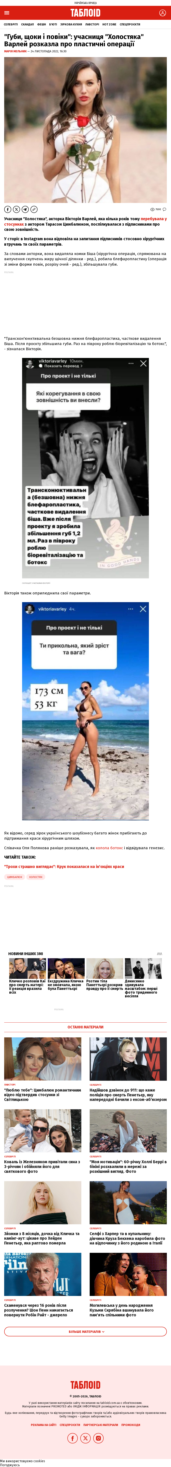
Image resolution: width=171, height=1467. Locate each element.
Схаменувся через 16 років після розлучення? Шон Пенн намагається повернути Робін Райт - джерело (38, 1310)
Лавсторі (92, 24)
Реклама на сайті (43, 1425)
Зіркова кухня (71, 24)
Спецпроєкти (130, 24)
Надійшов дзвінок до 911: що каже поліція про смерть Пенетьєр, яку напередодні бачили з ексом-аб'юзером (128, 1095)
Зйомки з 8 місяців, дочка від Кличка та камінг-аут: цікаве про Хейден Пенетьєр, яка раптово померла (41, 1238)
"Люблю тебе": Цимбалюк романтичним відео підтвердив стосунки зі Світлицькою (42, 1095)
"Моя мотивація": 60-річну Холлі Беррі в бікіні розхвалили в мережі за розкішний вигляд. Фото (128, 1166)
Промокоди (130, 1425)
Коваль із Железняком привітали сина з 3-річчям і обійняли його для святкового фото (42, 1166)
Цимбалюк (14, 877)
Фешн (41, 24)
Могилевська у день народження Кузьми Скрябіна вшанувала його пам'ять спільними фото (122, 1310)
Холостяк (35, 877)
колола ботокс (109, 847)
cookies (39, 1461)
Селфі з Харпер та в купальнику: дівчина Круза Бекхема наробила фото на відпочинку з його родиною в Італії (127, 1238)
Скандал (27, 24)
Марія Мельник (15, 51)
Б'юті (53, 24)
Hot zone (109, 24)
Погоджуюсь (10, 1465)
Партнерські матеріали (100, 1425)
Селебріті (11, 24)
